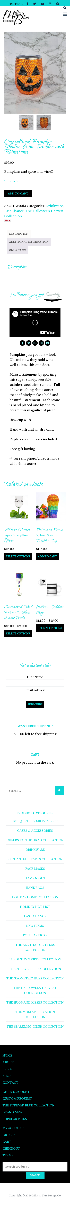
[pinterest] (57, 3)
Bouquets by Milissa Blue (35, 821)
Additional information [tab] (29, 241)
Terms (8, 1155)
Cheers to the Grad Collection (35, 840)
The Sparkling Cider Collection (35, 1026)
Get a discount (16, 1092)
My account (13, 1128)
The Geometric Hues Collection (35, 978)
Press (7, 1069)
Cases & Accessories (35, 830)
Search (35, 1175)
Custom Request (17, 1098)
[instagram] (50, 3)
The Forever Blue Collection (35, 969)
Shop (7, 1076)
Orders (9, 1135)
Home (7, 1055)
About (8, 1062)
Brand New (12, 1112)
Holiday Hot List (35, 906)
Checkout (11, 1148)
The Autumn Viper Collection (35, 959)
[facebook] (27, 3)
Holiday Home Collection (35, 897)
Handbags (35, 887)
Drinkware (54, 206)
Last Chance (14, 211)
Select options (18, 556)
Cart (7, 1141)
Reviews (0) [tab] (17, 249)
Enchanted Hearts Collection (35, 859)
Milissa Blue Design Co (46, 1195)
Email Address (35, 690)
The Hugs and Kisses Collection (35, 1002)
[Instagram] (41, 343)
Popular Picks (35, 935)
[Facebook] (22, 343)
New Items (35, 925)
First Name (35, 677)
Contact (10, 1082)
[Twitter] (28, 343)
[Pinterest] (47, 343)
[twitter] (34, 3)
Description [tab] (18, 233)
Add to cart (18, 193)
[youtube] (42, 3)
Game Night (35, 878)
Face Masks (35, 868)
